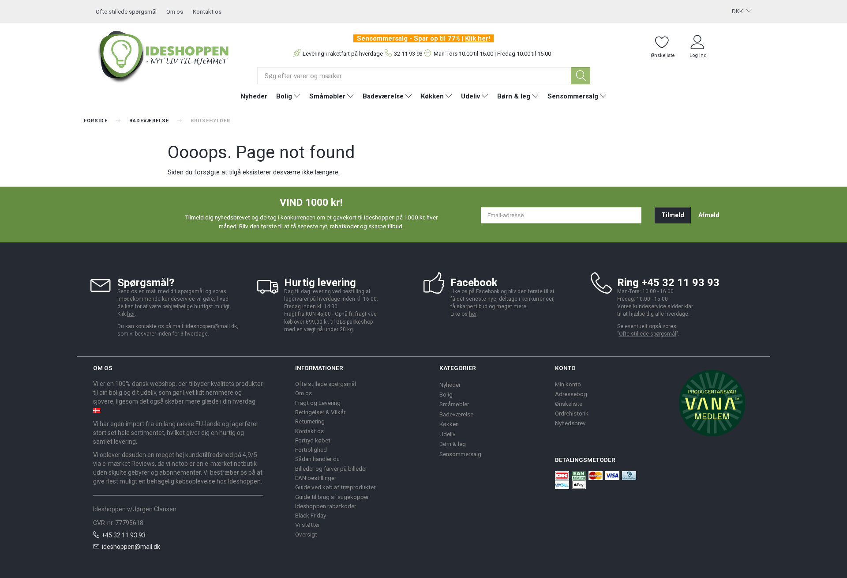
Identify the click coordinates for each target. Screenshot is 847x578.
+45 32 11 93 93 (123, 535)
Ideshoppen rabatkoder (325, 506)
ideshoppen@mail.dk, (212, 326)
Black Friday (310, 515)
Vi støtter (307, 524)
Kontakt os (207, 11)
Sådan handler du (317, 458)
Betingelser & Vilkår (320, 412)
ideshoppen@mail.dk (131, 546)
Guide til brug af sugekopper (332, 496)
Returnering (310, 421)
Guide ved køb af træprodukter (335, 487)
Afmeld (709, 215)
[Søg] (580, 75)
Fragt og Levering (318, 402)
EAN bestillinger (315, 477)
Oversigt (306, 534)
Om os (174, 11)
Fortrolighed (311, 449)
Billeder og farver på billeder (331, 468)
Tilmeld (672, 215)
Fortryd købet (312, 440)
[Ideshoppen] (163, 55)
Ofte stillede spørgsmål (126, 11)
